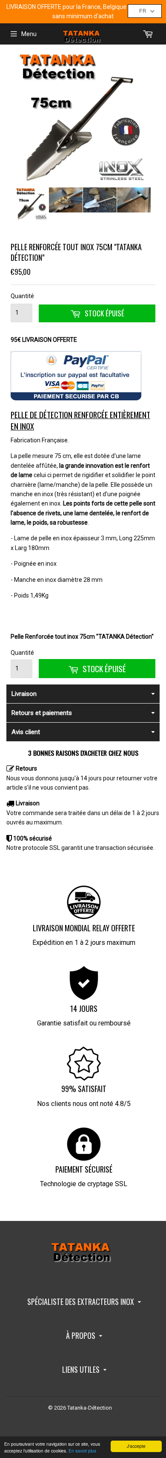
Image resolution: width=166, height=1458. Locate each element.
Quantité (21, 296)
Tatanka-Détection (89, 1408)
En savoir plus (82, 1450)
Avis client (25, 732)
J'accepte (136, 1446)
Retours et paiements (41, 713)
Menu (29, 34)
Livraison (24, 694)
